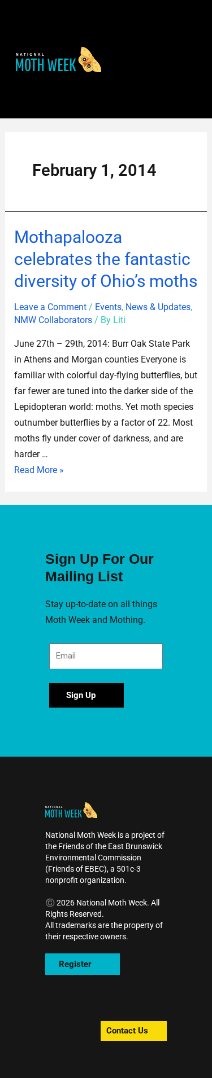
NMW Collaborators (53, 320)
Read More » (39, 470)
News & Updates (158, 307)
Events (108, 307)
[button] (59, 59)
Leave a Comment (50, 307)
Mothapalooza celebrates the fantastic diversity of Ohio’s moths (105, 259)
